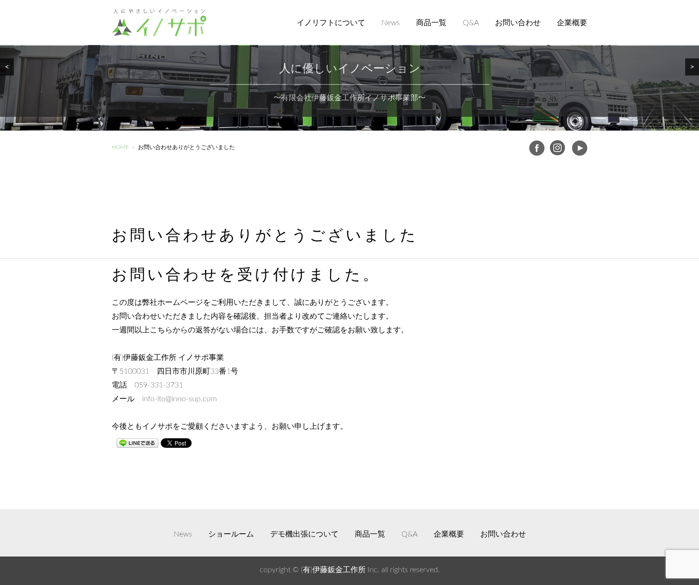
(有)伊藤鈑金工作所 (333, 570)
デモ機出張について (304, 534)
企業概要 (572, 23)
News (390, 23)
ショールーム (231, 534)
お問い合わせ (518, 23)
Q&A (471, 23)
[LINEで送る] (137, 442)
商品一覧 (431, 23)
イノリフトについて (331, 23)
